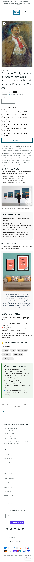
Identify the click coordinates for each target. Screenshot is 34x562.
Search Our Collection (10, 504)
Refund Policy (8, 458)
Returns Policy (8, 487)
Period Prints (9, 555)
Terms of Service (9, 463)
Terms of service (17, 558)
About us (6, 500)
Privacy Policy (8, 454)
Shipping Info (8, 491)
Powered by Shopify (18, 555)
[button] (4, 12)
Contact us (7, 467)
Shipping (11, 94)
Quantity (3, 97)
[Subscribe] (26, 516)
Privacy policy (8, 558)
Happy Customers (9, 495)
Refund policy (28, 555)
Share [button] (5, 412)
